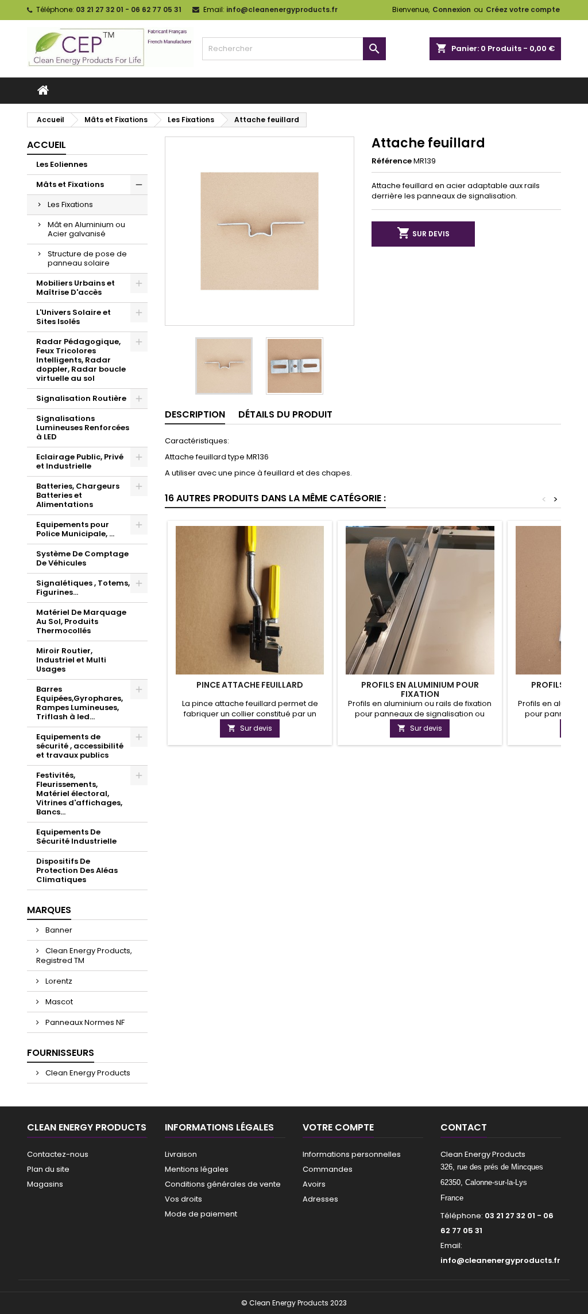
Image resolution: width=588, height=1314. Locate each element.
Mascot (58, 1001)
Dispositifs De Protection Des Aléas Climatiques (77, 870)
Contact (463, 1127)
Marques (49, 910)
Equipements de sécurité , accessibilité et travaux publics (79, 746)
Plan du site (48, 1169)
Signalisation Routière (81, 398)
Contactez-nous (57, 1154)
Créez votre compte (523, 9)
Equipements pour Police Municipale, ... (75, 529)
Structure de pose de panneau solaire (87, 258)
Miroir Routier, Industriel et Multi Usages (71, 659)
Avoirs (314, 1184)
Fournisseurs (60, 1052)
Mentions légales (197, 1169)
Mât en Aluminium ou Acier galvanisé (86, 229)
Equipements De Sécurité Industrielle (76, 836)
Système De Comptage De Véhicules (82, 558)
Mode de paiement (201, 1213)
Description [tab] (195, 414)
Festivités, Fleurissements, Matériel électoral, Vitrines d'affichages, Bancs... (79, 793)
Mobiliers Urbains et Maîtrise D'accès (75, 288)
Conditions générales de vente (223, 1184)
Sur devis (423, 233)
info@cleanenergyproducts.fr (282, 9)
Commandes (328, 1169)
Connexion (451, 9)
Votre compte (338, 1127)
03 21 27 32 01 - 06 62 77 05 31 (128, 9)
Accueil (46, 144)
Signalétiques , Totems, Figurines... (83, 588)
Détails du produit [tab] (285, 414)
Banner (58, 930)
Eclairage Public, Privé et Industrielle (79, 461)
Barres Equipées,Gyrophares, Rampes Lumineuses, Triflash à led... (79, 703)
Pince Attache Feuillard (249, 685)
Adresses (320, 1199)
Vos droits (183, 1199)
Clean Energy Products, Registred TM (84, 955)
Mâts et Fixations (70, 184)
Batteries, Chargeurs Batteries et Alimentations (77, 495)
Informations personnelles (352, 1154)
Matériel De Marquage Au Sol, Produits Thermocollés (81, 621)
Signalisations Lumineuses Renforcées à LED (82, 427)
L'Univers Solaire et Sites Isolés (73, 317)
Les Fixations (70, 204)
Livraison (181, 1154)
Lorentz (58, 981)
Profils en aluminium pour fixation (420, 689)
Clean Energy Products (87, 1072)
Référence (392, 161)
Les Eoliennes (61, 164)
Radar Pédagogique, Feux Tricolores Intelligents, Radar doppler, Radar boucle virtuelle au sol (81, 360)
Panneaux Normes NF (84, 1022)
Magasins (45, 1184)
